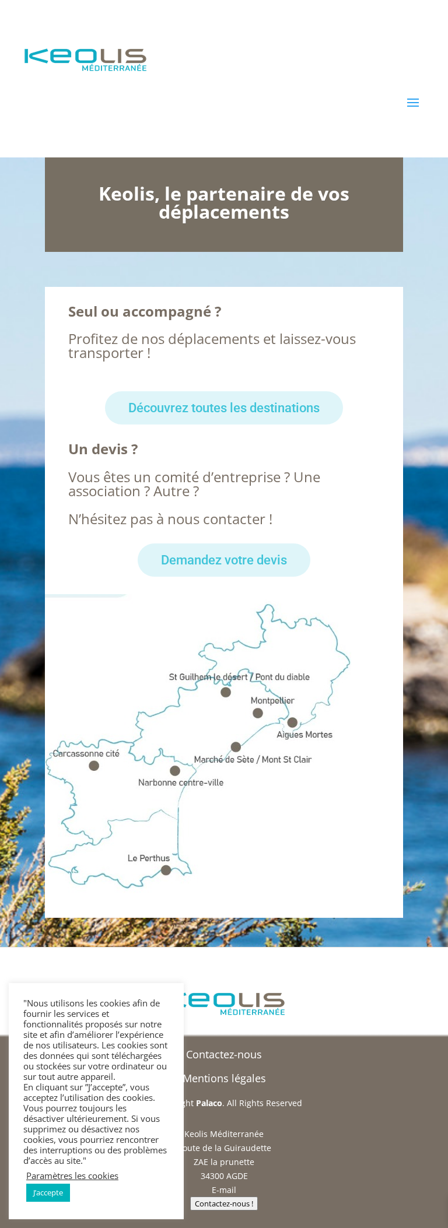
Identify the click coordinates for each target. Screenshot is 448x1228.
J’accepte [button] (48, 1192)
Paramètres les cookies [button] (72, 1175)
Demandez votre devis (224, 560)
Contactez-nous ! (224, 1203)
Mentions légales (224, 1078)
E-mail (224, 1189)
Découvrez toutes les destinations (224, 408)
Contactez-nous (224, 1054)
